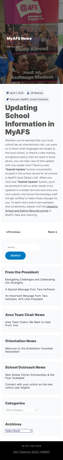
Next (51, 232)
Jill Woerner (36, 92)
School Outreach (39, 99)
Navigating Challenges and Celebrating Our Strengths (30, 281)
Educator (15, 99)
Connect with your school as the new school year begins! (29, 386)
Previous (14, 232)
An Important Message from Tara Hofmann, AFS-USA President (26, 297)
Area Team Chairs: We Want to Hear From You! (28, 324)
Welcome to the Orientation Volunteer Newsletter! (29, 350)
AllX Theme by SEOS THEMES (31, 451)
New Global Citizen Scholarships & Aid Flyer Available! (29, 376)
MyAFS (25, 99)
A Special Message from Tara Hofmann (30, 289)
